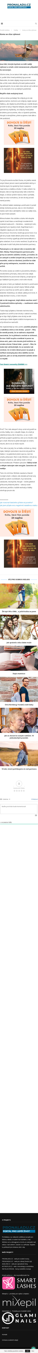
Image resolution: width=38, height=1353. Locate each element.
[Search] (36, 23)
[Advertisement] (19, 14)
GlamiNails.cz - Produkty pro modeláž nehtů (16, 1311)
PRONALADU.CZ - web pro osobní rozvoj (15, 1259)
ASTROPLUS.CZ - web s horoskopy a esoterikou (18, 1266)
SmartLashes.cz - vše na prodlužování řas (15, 1275)
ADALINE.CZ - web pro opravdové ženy (15, 1264)
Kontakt (4, 1334)
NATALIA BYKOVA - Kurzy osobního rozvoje (16, 1269)
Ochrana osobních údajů (10, 1340)
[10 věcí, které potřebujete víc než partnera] (19, 753)
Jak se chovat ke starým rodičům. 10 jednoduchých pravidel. (19, 737)
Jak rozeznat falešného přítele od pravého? (16, 502)
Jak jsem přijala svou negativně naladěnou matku (18, 505)
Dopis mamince (19, 673)
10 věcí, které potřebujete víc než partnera (19, 769)
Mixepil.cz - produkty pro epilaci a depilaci (15, 1294)
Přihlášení (34, 799)
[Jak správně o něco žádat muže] (19, 627)
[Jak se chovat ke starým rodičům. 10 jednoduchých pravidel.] (19, 720)
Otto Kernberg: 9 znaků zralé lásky (19, 705)
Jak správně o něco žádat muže (19, 642)
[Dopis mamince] (19, 658)
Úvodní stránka (4, 30)
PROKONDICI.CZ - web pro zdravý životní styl (17, 1261)
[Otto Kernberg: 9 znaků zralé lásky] (19, 689)
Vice (33, 1351)
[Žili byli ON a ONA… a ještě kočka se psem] (19, 596)
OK (28, 1351)
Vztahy (16, 30)
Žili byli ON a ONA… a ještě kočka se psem (19, 611)
